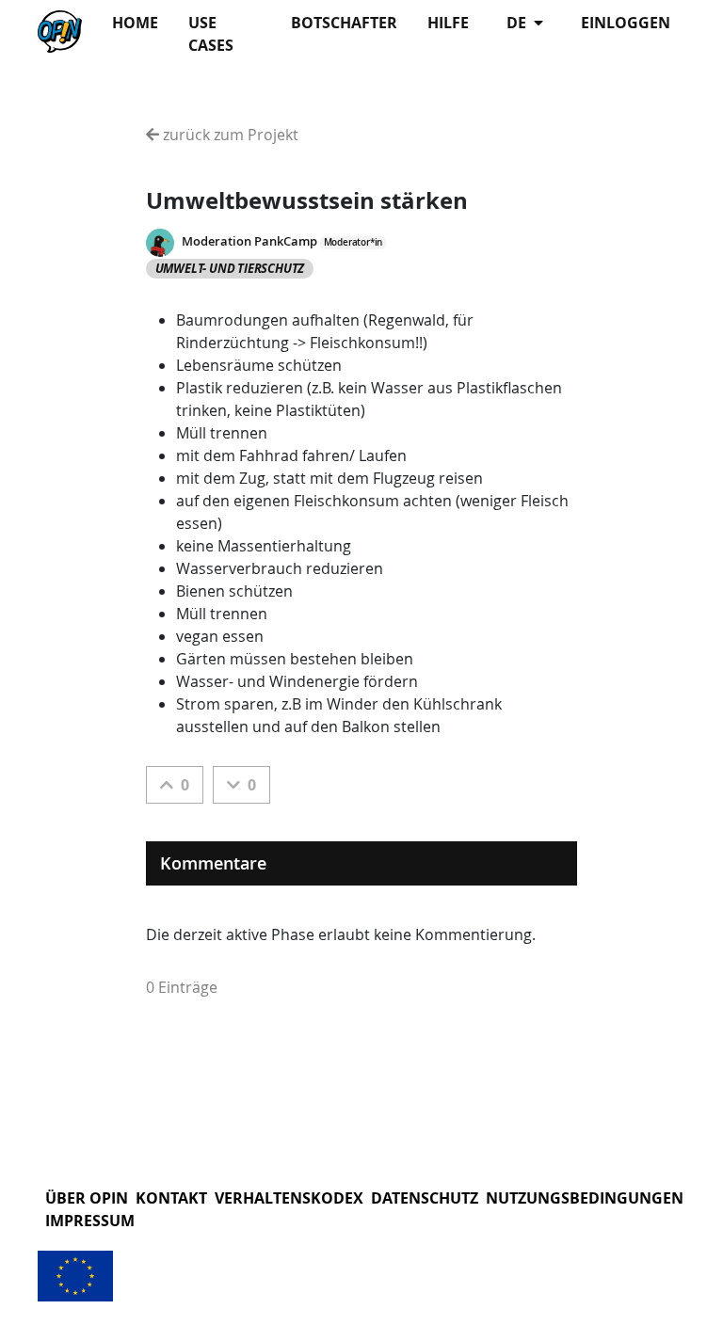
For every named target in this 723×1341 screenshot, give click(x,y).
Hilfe (448, 22)
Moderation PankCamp (249, 241)
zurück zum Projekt (228, 134)
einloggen (625, 22)
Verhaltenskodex (289, 1198)
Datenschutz (424, 1198)
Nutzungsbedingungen (584, 1198)
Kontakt (171, 1198)
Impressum (90, 1220)
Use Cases (210, 34)
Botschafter (344, 22)
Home (135, 22)
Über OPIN (86, 1198)
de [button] (518, 22)
